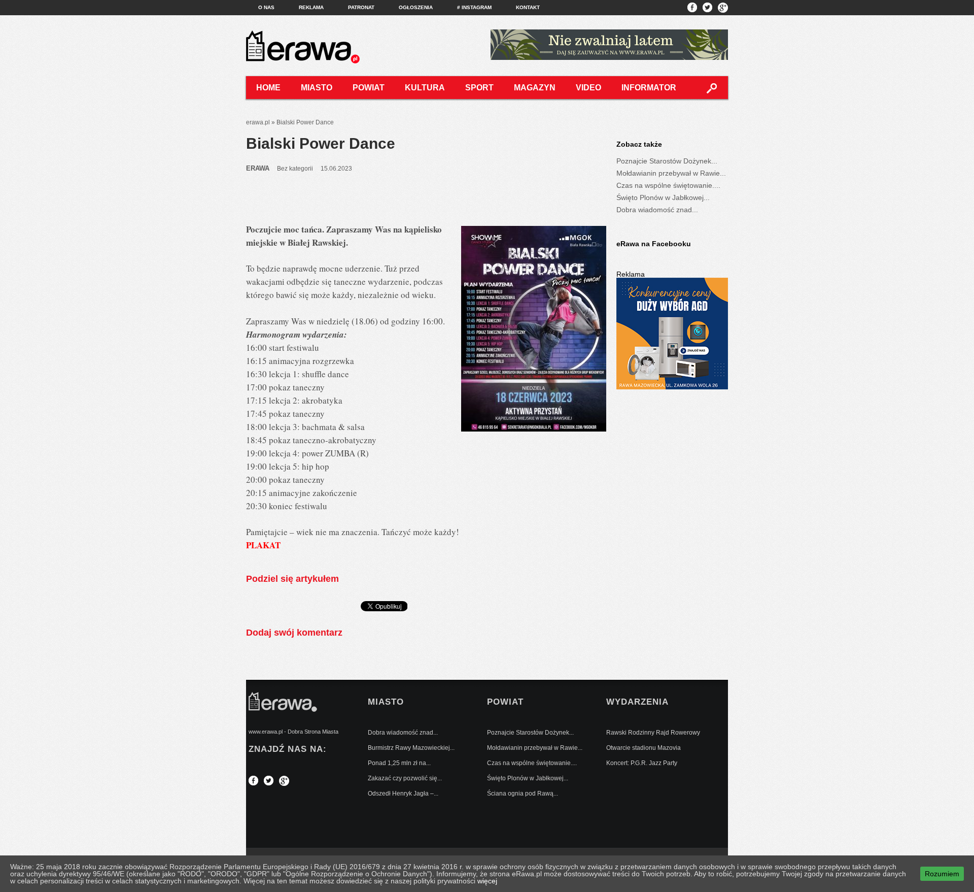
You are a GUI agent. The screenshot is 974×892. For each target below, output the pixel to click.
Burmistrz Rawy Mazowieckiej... (411, 747)
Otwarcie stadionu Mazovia (643, 747)
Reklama (311, 7)
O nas (266, 7)
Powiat (369, 87)
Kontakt (528, 7)
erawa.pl (258, 122)
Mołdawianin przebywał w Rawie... (671, 173)
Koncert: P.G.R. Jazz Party (641, 763)
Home (268, 87)
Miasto (316, 87)
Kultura (425, 87)
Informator (648, 87)
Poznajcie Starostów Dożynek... (666, 161)
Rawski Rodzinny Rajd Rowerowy (653, 732)
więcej (487, 881)
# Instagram (474, 7)
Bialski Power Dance (320, 143)
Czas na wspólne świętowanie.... (668, 185)
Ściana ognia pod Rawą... (522, 793)
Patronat (361, 7)
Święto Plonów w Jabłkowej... (663, 197)
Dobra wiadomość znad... (657, 210)
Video (588, 87)
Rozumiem (942, 874)
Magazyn (534, 87)
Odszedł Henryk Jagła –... (403, 793)
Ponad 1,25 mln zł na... (399, 763)
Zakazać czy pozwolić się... (405, 778)
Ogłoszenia (416, 7)
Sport (479, 87)
